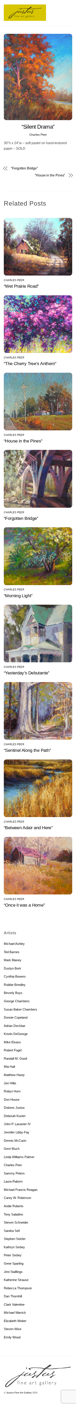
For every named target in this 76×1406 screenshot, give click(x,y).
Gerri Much (11, 1148)
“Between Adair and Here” (28, 827)
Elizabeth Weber (15, 1321)
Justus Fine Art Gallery (19, 1392)
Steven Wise (12, 1329)
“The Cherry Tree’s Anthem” (30, 363)
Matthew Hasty (14, 1075)
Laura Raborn (13, 1181)
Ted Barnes (11, 952)
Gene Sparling (13, 1263)
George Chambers (17, 1001)
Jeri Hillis (10, 1083)
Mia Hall (9, 1066)
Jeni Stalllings (13, 1272)
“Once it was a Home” (24, 905)
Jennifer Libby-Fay (16, 1132)
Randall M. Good (15, 1058)
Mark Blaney (12, 960)
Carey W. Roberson (17, 1198)
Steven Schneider (16, 1222)
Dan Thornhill (13, 1296)
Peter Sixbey (13, 1255)
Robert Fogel (13, 1050)
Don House (11, 1099)
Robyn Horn (12, 1091)
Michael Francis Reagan (20, 1189)
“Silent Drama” (38, 127)
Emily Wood (12, 1337)
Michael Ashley (14, 943)
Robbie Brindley (15, 985)
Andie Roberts (13, 1206)
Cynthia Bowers (15, 976)
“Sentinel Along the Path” (27, 750)
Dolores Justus (14, 1107)
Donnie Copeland (15, 1017)
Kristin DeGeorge (16, 1034)
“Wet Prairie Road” (21, 286)
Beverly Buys (13, 993)
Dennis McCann (15, 1140)
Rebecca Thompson (18, 1288)
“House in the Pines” (50, 175)
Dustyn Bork (12, 968)
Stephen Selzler (15, 1239)
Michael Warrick (15, 1312)
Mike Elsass (12, 1042)
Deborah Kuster (15, 1116)
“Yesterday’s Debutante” (26, 672)
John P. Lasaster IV (17, 1124)
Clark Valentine (14, 1304)
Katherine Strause (16, 1280)
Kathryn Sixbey (14, 1247)
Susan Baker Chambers (20, 1009)
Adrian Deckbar (14, 1026)
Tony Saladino (13, 1214)
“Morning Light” (18, 595)
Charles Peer (38, 134)
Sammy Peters (14, 1173)
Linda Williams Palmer (19, 1157)
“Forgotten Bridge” (24, 168)
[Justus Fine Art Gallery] (25, 19)
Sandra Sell (12, 1231)
